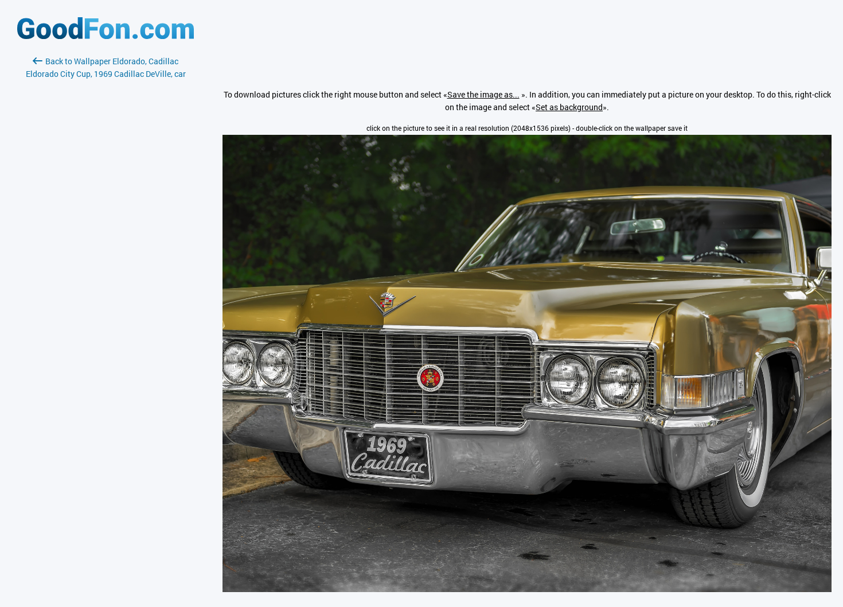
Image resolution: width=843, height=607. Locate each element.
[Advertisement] (105, 216)
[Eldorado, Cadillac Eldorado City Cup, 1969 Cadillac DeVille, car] (527, 588)
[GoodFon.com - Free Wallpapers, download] (105, 35)
